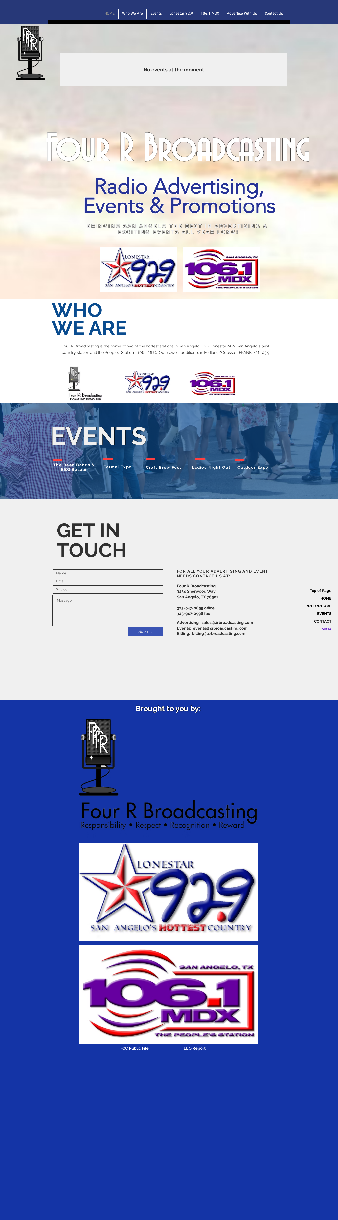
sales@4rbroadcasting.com (227, 622)
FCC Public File (134, 1048)
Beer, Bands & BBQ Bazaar (78, 467)
